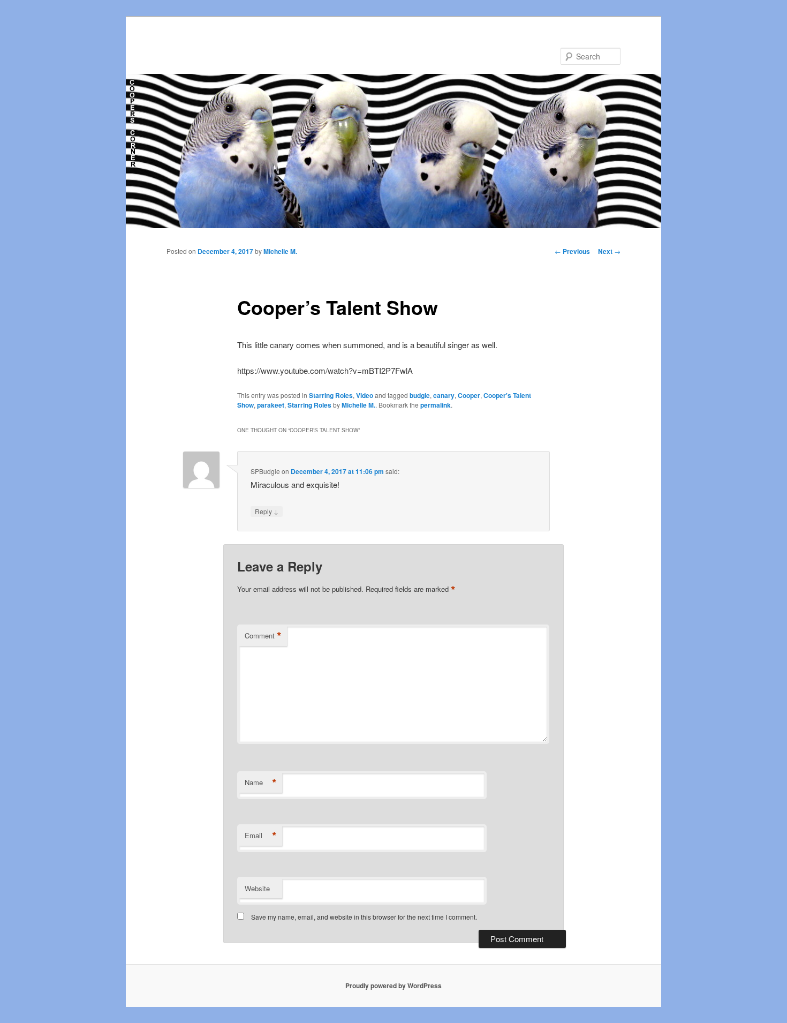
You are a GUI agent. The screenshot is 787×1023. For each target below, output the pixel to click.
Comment (263, 635)
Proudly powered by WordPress (393, 985)
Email (261, 835)
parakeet (270, 405)
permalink (435, 405)
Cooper (469, 395)
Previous (572, 251)
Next (609, 251)
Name (261, 782)
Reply (266, 511)
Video (364, 395)
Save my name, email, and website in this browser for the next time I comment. (364, 916)
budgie (420, 395)
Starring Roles (331, 395)
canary (444, 395)
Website (257, 888)
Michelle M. (280, 251)
